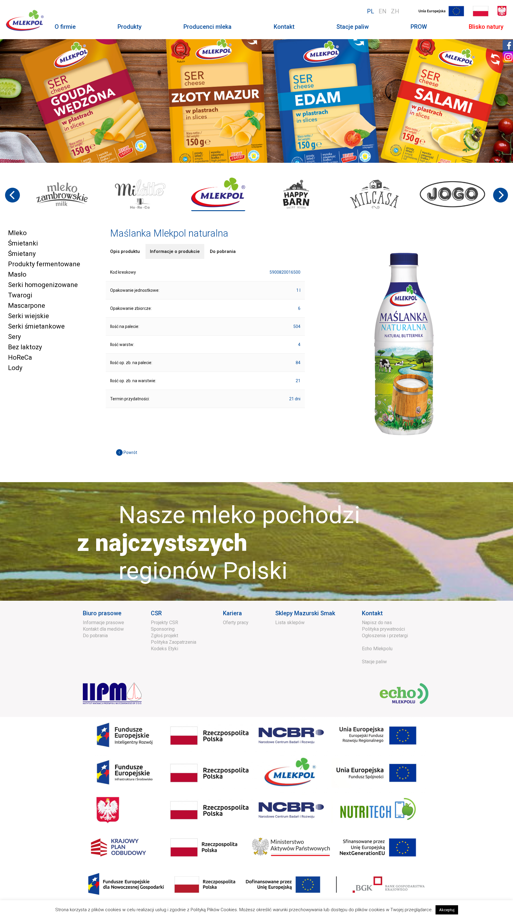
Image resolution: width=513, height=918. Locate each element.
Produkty (130, 26)
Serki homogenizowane (43, 285)
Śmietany (22, 253)
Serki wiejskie (28, 316)
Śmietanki (23, 243)
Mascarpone (26, 305)
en (383, 11)
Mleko (17, 233)
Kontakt (284, 26)
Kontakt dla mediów (103, 629)
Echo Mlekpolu (377, 648)
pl (370, 11)
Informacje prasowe (103, 622)
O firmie (65, 26)
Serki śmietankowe (36, 326)
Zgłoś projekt (164, 635)
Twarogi (20, 295)
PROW (419, 26)
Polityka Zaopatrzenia (173, 642)
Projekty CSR (164, 622)
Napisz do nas (377, 622)
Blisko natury (486, 26)
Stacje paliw (352, 26)
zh (395, 11)
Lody (15, 368)
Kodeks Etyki (164, 648)
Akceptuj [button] (447, 910)
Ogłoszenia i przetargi (385, 635)
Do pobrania (95, 635)
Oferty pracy (235, 622)
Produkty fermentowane (44, 264)
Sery (14, 336)
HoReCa (20, 357)
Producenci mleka (207, 26)
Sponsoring (163, 629)
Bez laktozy (25, 347)
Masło (17, 274)
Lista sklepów (290, 622)
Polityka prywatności (383, 629)
